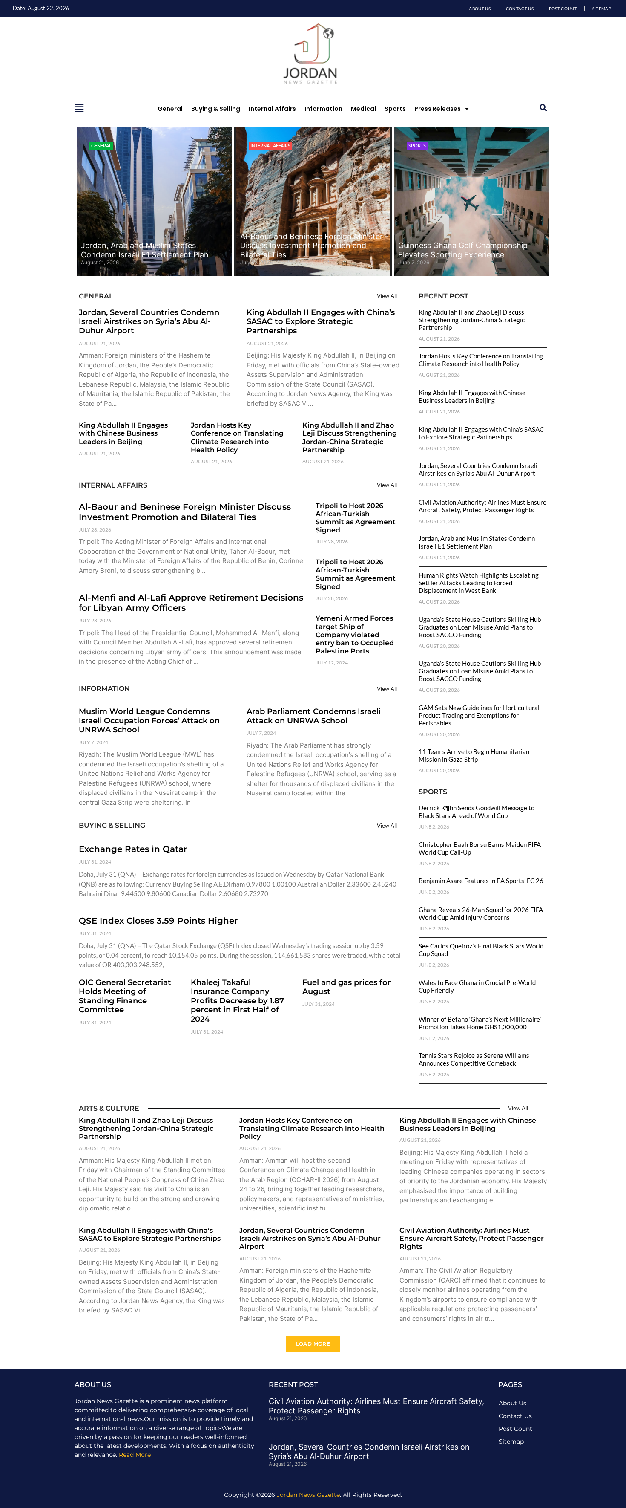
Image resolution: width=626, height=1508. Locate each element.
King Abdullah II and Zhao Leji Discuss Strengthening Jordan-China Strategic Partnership (349, 437)
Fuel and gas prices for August (346, 987)
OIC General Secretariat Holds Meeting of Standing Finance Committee (125, 996)
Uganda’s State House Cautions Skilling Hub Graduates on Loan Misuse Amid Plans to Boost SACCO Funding (480, 626)
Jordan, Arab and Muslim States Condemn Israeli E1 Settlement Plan (145, 250)
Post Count (563, 8)
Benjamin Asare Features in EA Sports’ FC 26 (481, 880)
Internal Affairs (272, 108)
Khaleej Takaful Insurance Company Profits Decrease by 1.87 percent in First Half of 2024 (237, 1001)
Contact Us (520, 8)
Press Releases (437, 108)
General (170, 108)
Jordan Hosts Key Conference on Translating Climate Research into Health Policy (237, 437)
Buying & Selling (215, 108)
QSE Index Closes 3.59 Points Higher (158, 921)
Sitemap (601, 8)
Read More (135, 1455)
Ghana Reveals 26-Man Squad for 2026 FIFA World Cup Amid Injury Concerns (481, 913)
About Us (479, 8)
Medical (363, 108)
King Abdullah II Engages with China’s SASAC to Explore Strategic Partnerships (321, 321)
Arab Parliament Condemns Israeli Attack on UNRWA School (314, 716)
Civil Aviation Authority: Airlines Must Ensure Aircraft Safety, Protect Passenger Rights (482, 506)
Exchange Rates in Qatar (133, 849)
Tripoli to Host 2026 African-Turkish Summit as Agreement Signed (356, 518)
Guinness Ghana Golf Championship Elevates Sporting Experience (463, 250)
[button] (543, 108)
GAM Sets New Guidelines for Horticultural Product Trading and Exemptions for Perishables (479, 715)
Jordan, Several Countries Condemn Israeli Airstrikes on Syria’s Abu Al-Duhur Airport (149, 321)
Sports (395, 108)
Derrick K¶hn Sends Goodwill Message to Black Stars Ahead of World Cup (476, 811)
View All (387, 295)
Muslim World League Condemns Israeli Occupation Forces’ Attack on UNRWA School (149, 720)
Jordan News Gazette (308, 1495)
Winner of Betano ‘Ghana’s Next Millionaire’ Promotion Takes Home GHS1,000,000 (480, 1023)
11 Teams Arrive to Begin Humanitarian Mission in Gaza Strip (474, 755)
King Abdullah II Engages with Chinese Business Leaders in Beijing (123, 433)
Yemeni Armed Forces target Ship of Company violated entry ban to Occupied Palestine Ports (355, 634)
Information (323, 108)
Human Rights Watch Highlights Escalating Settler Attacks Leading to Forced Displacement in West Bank (479, 582)
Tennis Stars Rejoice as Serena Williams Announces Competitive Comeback (474, 1059)
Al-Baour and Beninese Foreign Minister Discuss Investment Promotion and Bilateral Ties (311, 245)
